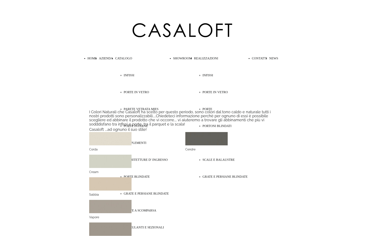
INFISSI (129, 75)
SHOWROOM (182, 58)
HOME (92, 58)
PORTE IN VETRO (136, 92)
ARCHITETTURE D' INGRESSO (146, 159)
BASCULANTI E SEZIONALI (144, 227)
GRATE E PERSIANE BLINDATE (146, 193)
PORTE (207, 109)
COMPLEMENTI (135, 143)
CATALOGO (123, 58)
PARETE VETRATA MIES (141, 109)
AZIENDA (106, 58)
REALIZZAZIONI (206, 58)
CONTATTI (259, 58)
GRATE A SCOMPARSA (140, 210)
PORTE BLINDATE (137, 176)
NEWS (273, 58)
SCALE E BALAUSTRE (218, 159)
